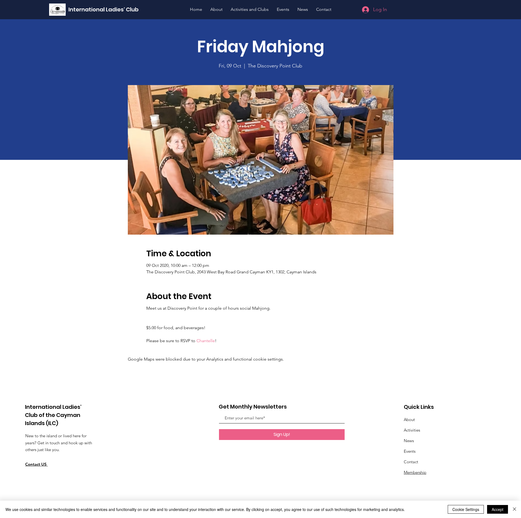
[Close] (514, 509)
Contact (411, 461)
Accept (497, 509)
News (409, 440)
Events (409, 451)
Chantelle (205, 340)
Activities (412, 430)
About (409, 419)
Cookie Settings (465, 509)
